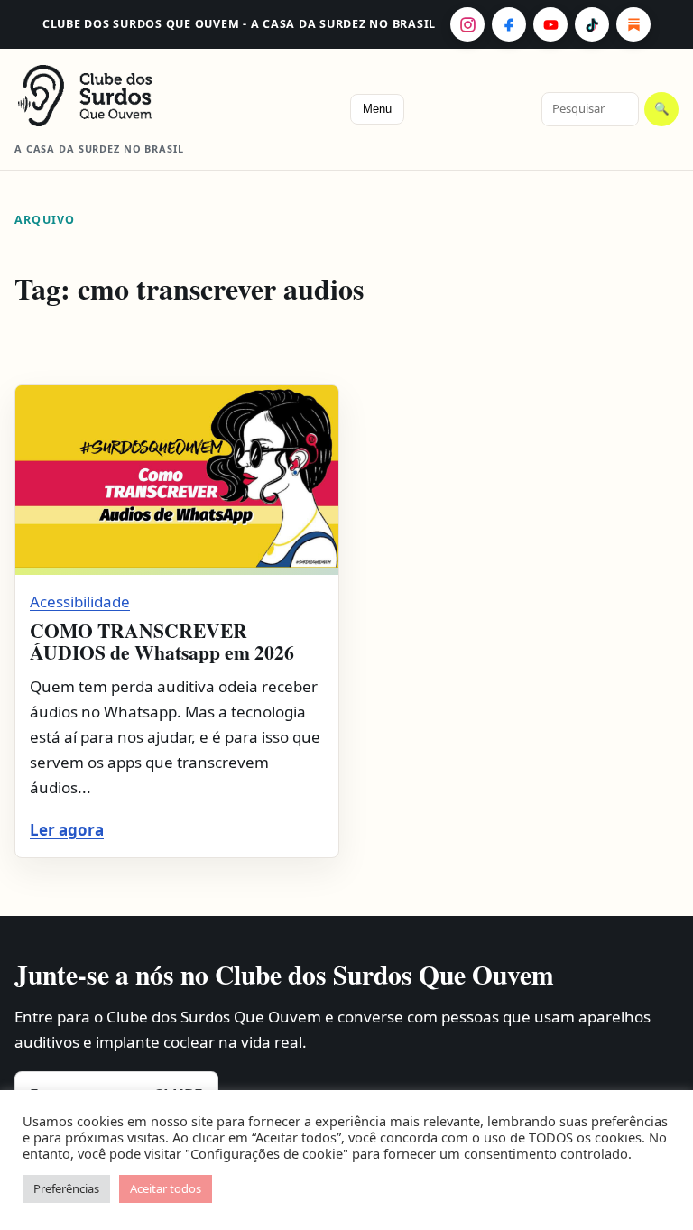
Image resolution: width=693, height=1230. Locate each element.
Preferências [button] (66, 1188)
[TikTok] (592, 24)
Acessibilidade (80, 601)
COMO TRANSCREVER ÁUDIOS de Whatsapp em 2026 (162, 641)
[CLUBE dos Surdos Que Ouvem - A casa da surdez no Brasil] (113, 95)
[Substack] (633, 24)
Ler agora (67, 829)
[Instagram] (467, 24)
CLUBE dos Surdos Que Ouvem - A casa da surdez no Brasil (239, 24)
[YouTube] (550, 24)
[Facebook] (509, 24)
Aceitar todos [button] (165, 1188)
